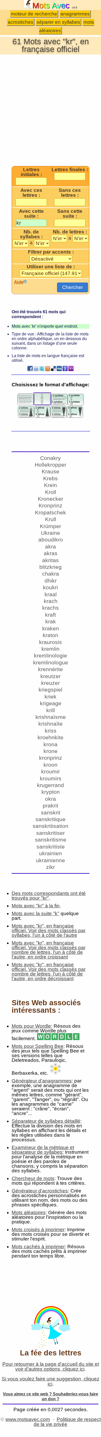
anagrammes (75, 14)
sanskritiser (50, 833)
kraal (51, 594)
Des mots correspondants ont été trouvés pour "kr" (49, 896)
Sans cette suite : (69, 214)
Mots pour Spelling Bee (37, 1046)
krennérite (50, 669)
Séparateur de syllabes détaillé (46, 1121)
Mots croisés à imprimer (38, 1229)
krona (50, 744)
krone (50, 751)
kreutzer (50, 676)
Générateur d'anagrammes (42, 1080)
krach (50, 601)
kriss (50, 731)
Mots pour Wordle (31, 1026)
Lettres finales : (70, 169)
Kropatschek (50, 512)
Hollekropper (50, 465)
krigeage (50, 703)
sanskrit (50, 812)
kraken (50, 628)
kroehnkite (50, 737)
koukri (50, 587)
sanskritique (50, 819)
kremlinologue (50, 662)
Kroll (50, 492)
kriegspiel (50, 690)
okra (50, 799)
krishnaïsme (50, 717)
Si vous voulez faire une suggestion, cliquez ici (50, 1381)
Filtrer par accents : (51, 252)
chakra (50, 574)
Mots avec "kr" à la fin (36, 905)
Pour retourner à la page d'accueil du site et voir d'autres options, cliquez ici (50, 1366)
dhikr (51, 581)
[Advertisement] (50, 109)
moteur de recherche (34, 14)
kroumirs (50, 778)
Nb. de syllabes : (31, 234)
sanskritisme (50, 840)
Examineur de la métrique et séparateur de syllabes (43, 1150)
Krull (50, 519)
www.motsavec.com (27, 1419)
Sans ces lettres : (70, 193)
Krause (50, 471)
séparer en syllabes (58, 22)
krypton (50, 792)
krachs (50, 608)
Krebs (50, 478)
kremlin (50, 649)
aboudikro (50, 540)
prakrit (50, 805)
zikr (50, 867)
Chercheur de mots (33, 1178)
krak (50, 621)
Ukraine (50, 533)
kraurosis (50, 642)
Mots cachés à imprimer (38, 1246)
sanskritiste (51, 847)
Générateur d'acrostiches (40, 1190)
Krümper (50, 526)
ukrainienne (50, 860)
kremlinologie (50, 655)
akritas (50, 560)
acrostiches (20, 22)
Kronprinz (50, 505)
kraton (50, 635)
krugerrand (50, 785)
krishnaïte (50, 724)
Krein (50, 485)
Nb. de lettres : (70, 231)
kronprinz (50, 758)
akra (50, 546)
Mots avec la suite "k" (35, 913)
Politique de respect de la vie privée (67, 1422)
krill (50, 710)
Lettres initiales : (31, 172)
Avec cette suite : (31, 214)
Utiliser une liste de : (51, 266)
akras (50, 553)
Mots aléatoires (29, 1212)
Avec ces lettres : (31, 193)
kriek (50, 697)
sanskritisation (50, 826)
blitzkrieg (50, 567)
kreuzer (50, 683)
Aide (18, 282)
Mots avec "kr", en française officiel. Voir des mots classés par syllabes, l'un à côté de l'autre (48, 930)
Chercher (72, 287)
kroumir (50, 771)
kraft (50, 615)
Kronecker (50, 499)
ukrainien (50, 853)
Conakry (50, 458)
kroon (50, 765)
